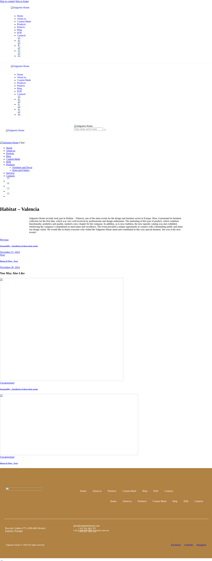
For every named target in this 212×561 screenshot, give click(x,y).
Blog (144, 491)
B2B (155, 491)
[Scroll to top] (1, 559)
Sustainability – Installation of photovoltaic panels (19, 389)
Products (112, 491)
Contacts (168, 491)
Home (83, 491)
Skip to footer (22, 1)
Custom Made (129, 491)
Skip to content (7, 1)
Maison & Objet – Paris (9, 463)
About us (96, 491)
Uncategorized (7, 383)
